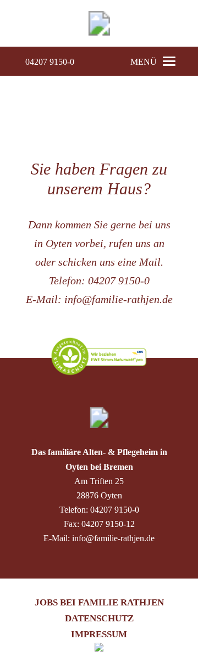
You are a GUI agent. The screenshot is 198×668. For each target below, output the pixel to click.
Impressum (99, 634)
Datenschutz (99, 618)
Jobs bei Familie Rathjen (99, 602)
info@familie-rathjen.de (118, 299)
